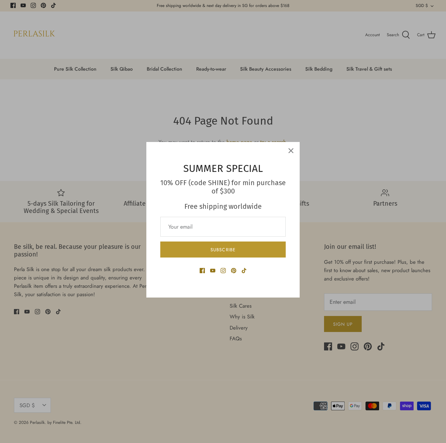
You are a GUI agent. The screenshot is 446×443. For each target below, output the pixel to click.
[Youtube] (212, 270)
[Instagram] (223, 270)
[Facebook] (202, 270)
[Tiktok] (244, 270)
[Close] (291, 150)
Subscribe (222, 249)
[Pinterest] (233, 270)
